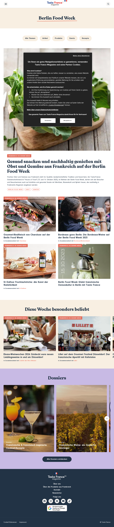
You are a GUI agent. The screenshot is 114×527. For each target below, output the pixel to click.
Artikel (45, 38)
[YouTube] (63, 501)
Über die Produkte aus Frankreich (57, 487)
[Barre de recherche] (108, 4)
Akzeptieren (67, 120)
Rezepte (85, 38)
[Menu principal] (6, 4)
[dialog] (58, 89)
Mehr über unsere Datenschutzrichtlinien (42, 110)
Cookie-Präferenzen (10, 522)
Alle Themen (30, 38)
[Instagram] (51, 501)
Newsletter (57, 493)
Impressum (23, 522)
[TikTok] (69, 501)
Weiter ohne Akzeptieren (81, 55)
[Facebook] (44, 501)
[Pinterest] (57, 501)
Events (72, 38)
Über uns (57, 484)
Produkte (58, 38)
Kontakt (57, 490)
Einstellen (48, 120)
